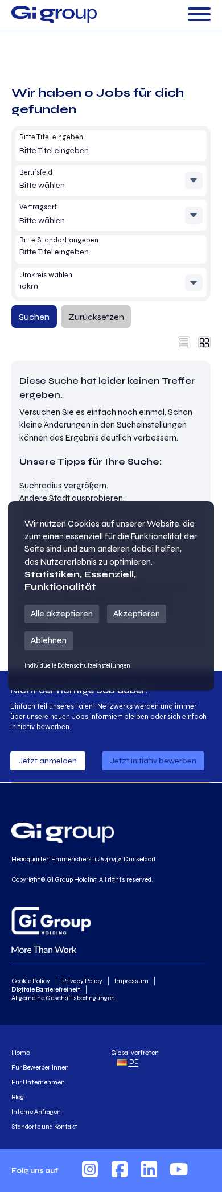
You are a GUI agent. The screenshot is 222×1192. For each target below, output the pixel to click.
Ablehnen (49, 640)
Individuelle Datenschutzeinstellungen (77, 665)
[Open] (199, 15)
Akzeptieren (136, 613)
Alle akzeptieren (62, 613)
